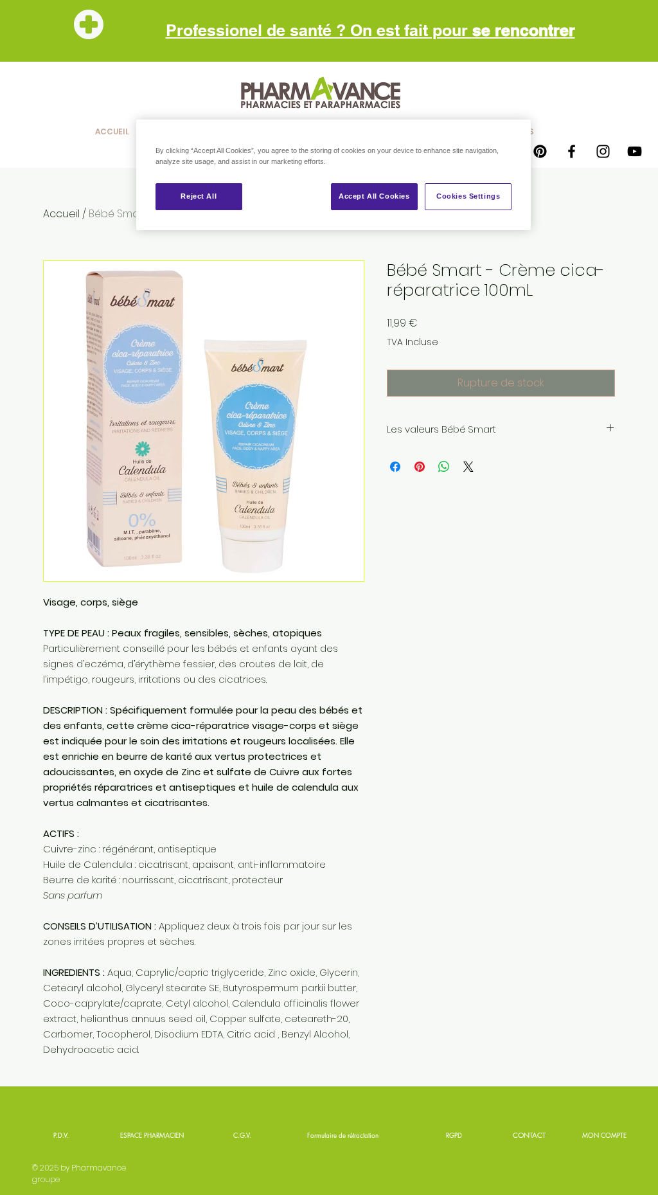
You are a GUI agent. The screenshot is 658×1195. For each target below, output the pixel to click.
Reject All (199, 196)
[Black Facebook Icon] (571, 151)
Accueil (61, 213)
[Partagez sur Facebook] (395, 466)
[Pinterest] (540, 151)
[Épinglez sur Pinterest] (419, 466)
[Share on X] (468, 466)
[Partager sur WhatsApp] (444, 466)
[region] (333, 175)
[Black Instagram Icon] (603, 151)
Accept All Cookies (374, 196)
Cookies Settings (468, 196)
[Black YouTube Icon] (634, 151)
